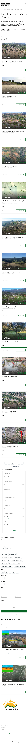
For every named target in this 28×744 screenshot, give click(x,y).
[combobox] (4, 542)
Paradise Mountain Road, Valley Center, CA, (13, 342)
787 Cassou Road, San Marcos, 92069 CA (13, 649)
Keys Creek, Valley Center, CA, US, (11, 272)
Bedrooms (3, 569)
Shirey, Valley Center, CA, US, (10, 166)
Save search (14, 614)
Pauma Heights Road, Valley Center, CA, (12, 307)
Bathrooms (3, 575)
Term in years (7, 489)
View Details (21, 69)
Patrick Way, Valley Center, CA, (10, 96)
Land (3, 65)
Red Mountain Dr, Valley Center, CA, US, (13, 131)
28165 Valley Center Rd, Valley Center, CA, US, (13, 201)
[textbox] (4, 542)
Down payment (7, 481)
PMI (5, 521)
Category (3, 546)
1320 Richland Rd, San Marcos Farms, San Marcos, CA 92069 (13, 684)
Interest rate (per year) (9, 497)
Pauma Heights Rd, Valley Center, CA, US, (13, 237)
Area (2, 587)
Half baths (3, 581)
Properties (3, 727)
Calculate (14, 530)
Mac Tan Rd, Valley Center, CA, (10, 446)
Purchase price (7, 473)
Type (2, 551)
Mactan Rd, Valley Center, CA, (10, 411)
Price (2, 539)
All (1, 36)
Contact (2, 729)
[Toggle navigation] (25, 4)
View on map (5, 104)
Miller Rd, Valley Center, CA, (9, 376)
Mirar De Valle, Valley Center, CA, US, (12, 61)
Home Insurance (8, 513)
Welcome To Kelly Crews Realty (6, 725)
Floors (2, 600)
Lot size (2, 593)
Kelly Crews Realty (5, 9)
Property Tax (7, 505)
